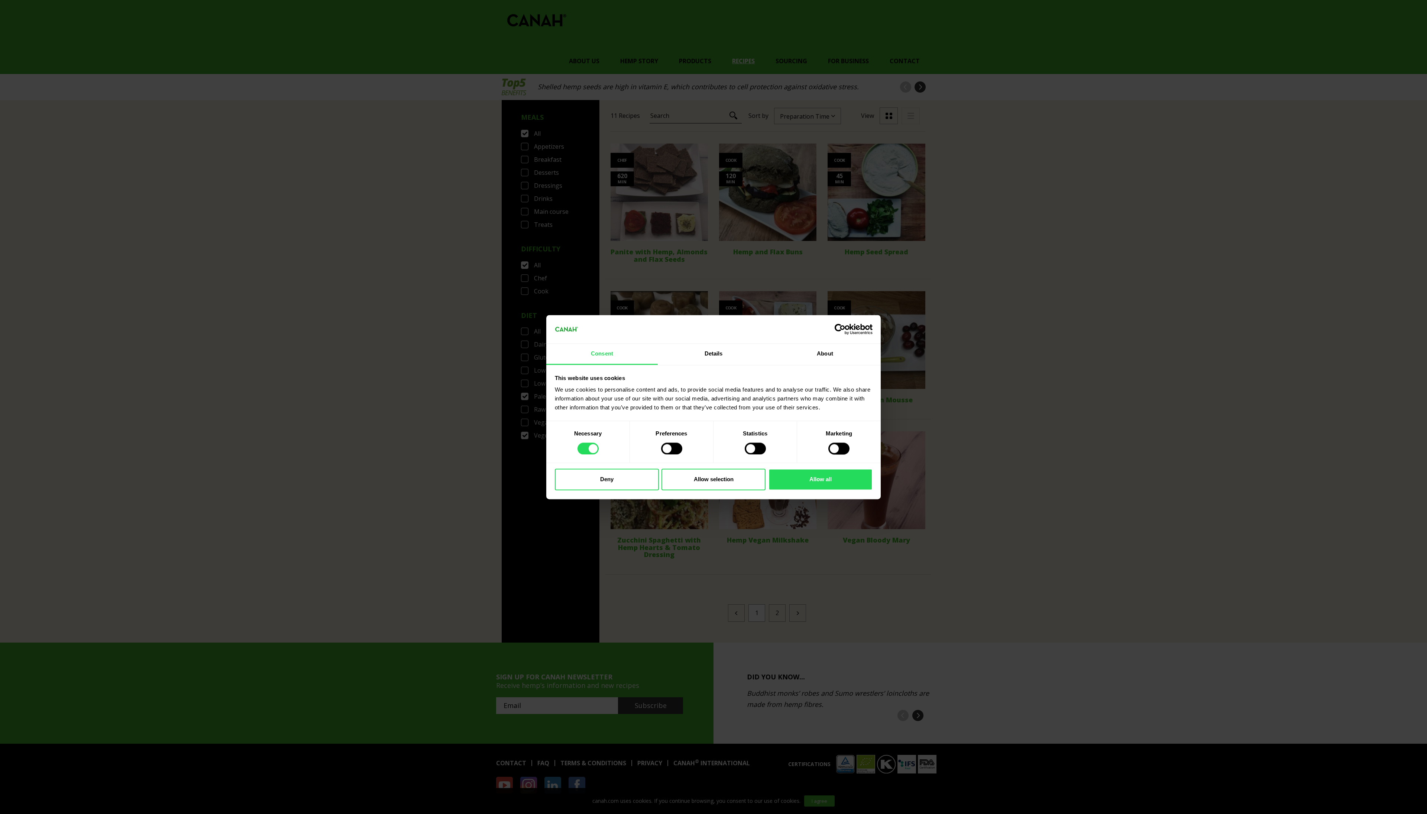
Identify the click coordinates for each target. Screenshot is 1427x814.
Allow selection (714, 479)
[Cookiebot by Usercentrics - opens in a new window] (840, 329)
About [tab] (825, 354)
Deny (607, 479)
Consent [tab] (602, 354)
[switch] (671, 448)
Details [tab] (714, 354)
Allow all (820, 479)
